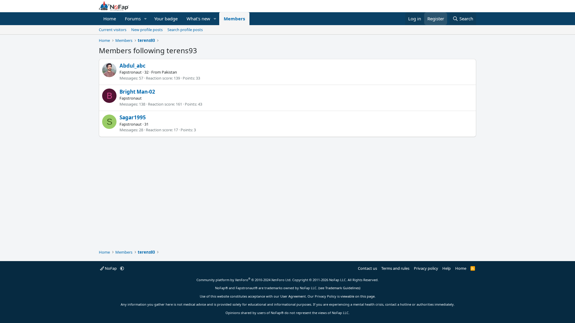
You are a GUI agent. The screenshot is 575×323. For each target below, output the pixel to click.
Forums (133, 19)
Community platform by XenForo (243, 280)
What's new (198, 19)
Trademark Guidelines (342, 288)
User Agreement (293, 296)
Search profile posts (185, 29)
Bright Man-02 (137, 91)
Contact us (367, 268)
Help (446, 268)
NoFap (111, 268)
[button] (145, 18)
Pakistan (169, 72)
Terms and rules (395, 268)
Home (109, 19)
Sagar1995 (132, 117)
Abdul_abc (132, 65)
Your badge (166, 19)
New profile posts (147, 29)
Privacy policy (426, 268)
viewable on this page (358, 296)
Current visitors (112, 29)
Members (234, 19)
